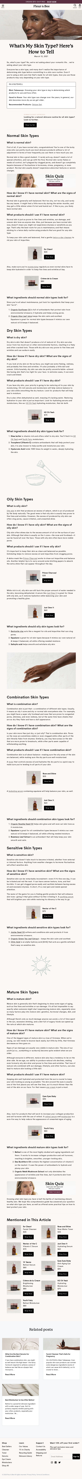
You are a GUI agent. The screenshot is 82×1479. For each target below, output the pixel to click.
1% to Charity (24, 1450)
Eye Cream (6, 1459)
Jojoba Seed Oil (18, 932)
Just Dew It (52, 593)
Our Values (23, 1446)
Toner (4, 1453)
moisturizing (33, 267)
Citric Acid (15, 942)
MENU (2, 7)
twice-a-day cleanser (62, 237)
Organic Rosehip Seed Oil (22, 824)
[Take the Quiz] (41, 187)
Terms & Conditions (42, 1475)
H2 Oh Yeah (31, 403)
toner (11, 762)
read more (10, 1374)
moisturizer (66, 1116)
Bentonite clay (17, 631)
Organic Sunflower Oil (21, 310)
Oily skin (10, 511)
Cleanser (5, 1450)
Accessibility (41, 1450)
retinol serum (51, 1116)
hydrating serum (16, 791)
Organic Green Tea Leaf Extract (25, 939)
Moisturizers (7, 1462)
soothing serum (66, 897)
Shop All (5, 1466)
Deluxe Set (37, 104)
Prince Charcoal (30, 558)
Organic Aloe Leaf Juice (21, 316)
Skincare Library (25, 1456)
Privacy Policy (31, 1475)
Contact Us (40, 1446)
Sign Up (76, 1456)
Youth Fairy (27, 439)
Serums (5, 1456)
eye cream (51, 1087)
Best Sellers (6, 1446)
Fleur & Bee (10, 1475)
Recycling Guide (25, 1453)
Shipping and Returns (41, 1454)
